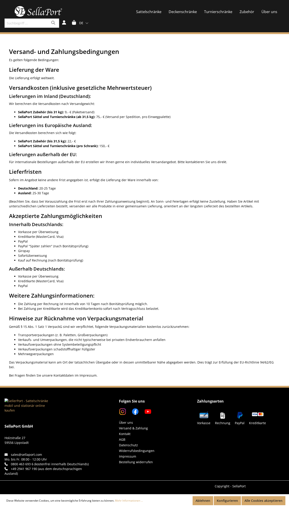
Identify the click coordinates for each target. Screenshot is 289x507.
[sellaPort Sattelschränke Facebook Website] (133, 411)
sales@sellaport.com (26, 454)
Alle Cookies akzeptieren (263, 500)
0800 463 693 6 (22, 464)
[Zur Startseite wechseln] (38, 11)
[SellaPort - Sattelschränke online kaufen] (27, 400)
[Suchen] (54, 23)
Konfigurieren (227, 500)
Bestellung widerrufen (136, 462)
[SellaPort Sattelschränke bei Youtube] (145, 411)
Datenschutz (128, 445)
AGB (122, 439)
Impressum (127, 456)
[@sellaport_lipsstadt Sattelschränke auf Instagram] (123, 411)
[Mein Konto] (64, 23)
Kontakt (125, 434)
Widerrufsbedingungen (136, 451)
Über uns (126, 422)
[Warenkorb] (74, 23)
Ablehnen (203, 500)
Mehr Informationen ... (129, 500)
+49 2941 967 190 (24, 469)
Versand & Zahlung (133, 428)
